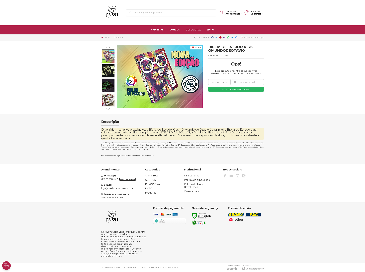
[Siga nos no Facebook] (224, 175)
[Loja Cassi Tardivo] (112, 12)
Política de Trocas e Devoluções (195, 185)
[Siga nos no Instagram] (237, 175)
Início (107, 37)
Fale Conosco (191, 175)
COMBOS (150, 180)
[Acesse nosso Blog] (244, 175)
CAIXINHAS (151, 175)
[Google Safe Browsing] (199, 222)
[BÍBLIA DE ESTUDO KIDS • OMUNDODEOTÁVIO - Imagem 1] (108, 56)
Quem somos (191, 191)
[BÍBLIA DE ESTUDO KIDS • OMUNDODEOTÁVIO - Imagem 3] (108, 85)
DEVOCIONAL (153, 184)
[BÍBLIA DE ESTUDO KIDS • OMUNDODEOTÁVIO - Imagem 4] (108, 100)
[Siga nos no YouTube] (231, 175)
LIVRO (148, 188)
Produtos (118, 37)
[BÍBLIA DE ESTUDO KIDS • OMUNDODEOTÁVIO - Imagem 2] (108, 71)
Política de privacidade (197, 180)
